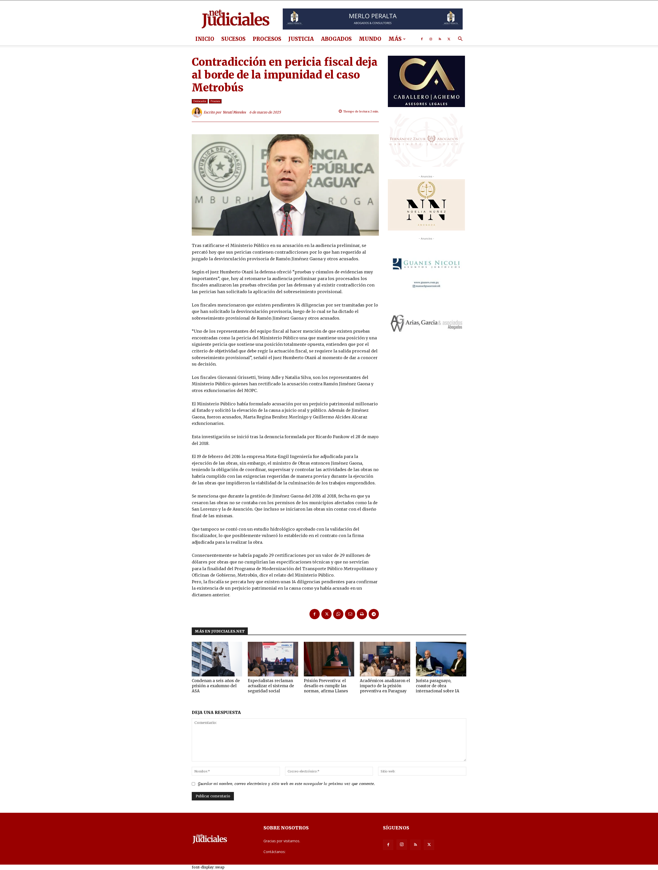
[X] (449, 39)
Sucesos (233, 39)
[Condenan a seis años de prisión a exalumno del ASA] (217, 659)
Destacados (199, 101)
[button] (460, 39)
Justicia (301, 39)
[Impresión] (362, 614)
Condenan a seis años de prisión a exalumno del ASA (216, 685)
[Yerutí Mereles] (198, 112)
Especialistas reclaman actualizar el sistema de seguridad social (271, 685)
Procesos (267, 39)
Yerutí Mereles (234, 112)
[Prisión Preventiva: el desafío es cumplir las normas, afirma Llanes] (329, 659)
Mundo (370, 39)
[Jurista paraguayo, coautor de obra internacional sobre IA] (441, 659)
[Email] (350, 614)
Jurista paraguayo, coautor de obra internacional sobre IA (437, 685)
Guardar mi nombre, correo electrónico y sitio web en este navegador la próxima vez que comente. (286, 783)
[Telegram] (374, 614)
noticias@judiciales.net (305, 851)
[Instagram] (431, 39)
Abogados (336, 39)
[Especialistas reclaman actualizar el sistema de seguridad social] (273, 659)
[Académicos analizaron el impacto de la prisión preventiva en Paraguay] (385, 659)
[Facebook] (422, 39)
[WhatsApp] (338, 614)
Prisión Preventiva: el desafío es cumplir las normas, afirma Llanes (326, 685)
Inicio (204, 39)
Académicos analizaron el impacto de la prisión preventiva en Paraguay (385, 685)
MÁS (394, 39)
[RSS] (440, 39)
